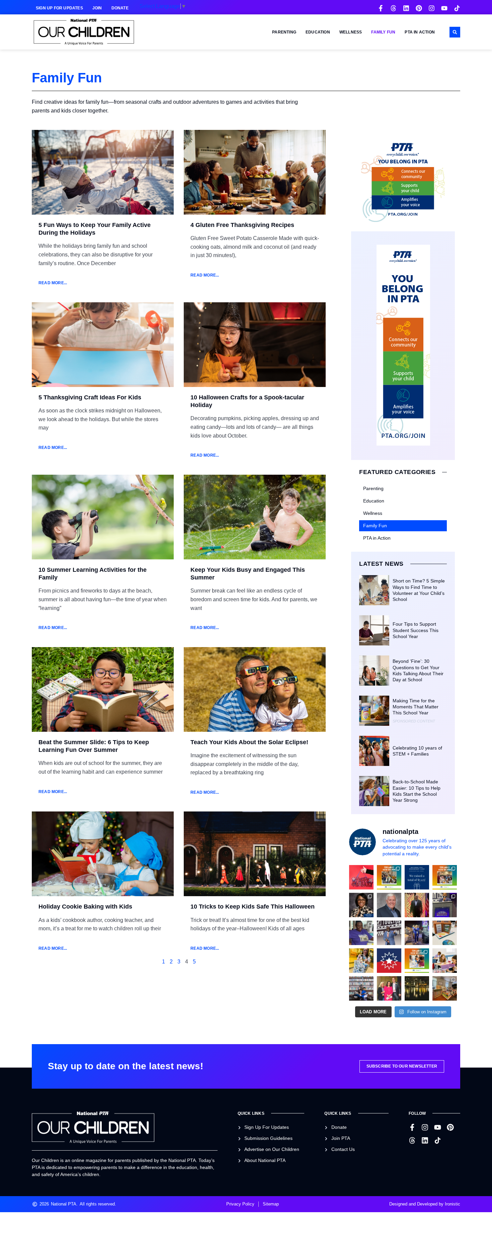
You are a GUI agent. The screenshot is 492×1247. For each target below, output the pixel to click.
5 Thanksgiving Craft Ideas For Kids (89, 397)
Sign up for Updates (59, 8)
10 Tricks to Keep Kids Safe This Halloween (252, 906)
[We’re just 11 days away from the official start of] (417, 988)
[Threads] (393, 8)
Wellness (350, 32)
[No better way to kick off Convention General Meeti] (417, 933)
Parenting (284, 32)
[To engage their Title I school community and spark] (444, 877)
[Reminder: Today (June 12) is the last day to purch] (361, 988)
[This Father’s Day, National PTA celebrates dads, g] (417, 905)
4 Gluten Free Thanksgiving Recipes (242, 225)
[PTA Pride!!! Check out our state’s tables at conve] (444, 933)
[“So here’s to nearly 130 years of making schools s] (389, 933)
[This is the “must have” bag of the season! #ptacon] (361, 960)
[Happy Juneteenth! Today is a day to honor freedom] (389, 960)
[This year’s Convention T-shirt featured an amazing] (361, 933)
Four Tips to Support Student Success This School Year (415, 630)
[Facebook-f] (381, 8)
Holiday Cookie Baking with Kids (85, 906)
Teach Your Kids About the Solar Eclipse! (250, 742)
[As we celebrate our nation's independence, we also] (361, 877)
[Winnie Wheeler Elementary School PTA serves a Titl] (389, 877)
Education (318, 32)
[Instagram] (431, 8)
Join (97, 8)
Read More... (52, 283)
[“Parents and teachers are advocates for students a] (444, 905)
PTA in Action (420, 32)
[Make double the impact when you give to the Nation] (444, 960)
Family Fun (383, 32)
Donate (120, 8)
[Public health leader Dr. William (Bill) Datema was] (389, 905)
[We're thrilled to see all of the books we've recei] (444, 988)
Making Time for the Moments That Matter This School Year (415, 706)
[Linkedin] (406, 8)
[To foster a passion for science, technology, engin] (417, 960)
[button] (454, 32)
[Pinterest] (419, 8)
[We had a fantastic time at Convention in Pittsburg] (417, 877)
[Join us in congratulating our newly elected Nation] (361, 905)
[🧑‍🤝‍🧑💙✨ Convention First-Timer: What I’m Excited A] (389, 988)
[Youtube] (444, 8)
